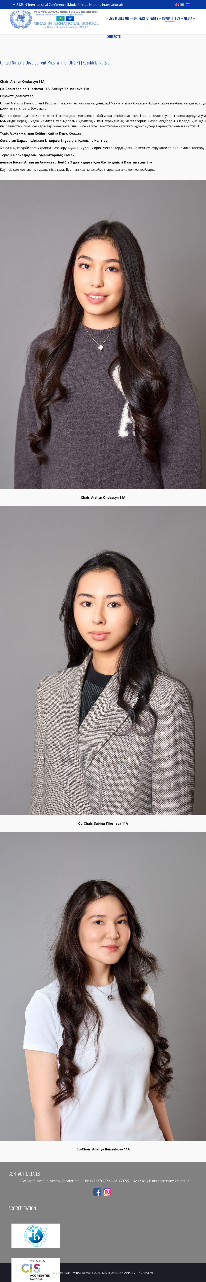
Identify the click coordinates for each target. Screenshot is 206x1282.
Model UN (122, 18)
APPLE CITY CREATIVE (138, 1273)
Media (188, 18)
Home (110, 18)
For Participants (145, 18)
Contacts (113, 36)
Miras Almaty (83, 1273)
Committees (171, 18)
